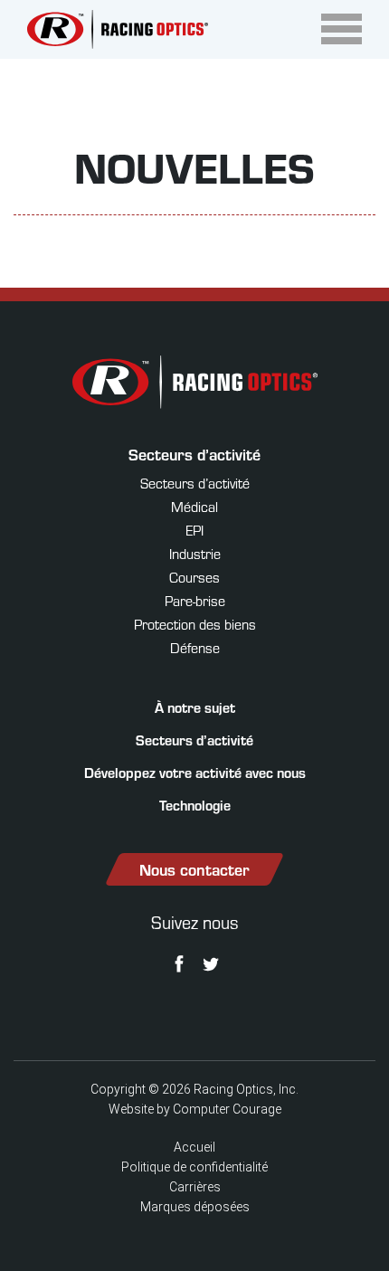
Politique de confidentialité (194, 1167)
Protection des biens (195, 623)
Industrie (195, 553)
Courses (194, 576)
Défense (195, 647)
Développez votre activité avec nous (195, 772)
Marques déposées (195, 1207)
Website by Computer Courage (195, 1109)
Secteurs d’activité (194, 453)
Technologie (195, 804)
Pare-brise (195, 600)
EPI (194, 529)
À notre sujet (195, 706)
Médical (194, 506)
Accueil (194, 1147)
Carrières (195, 1187)
